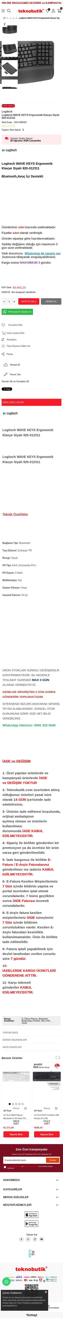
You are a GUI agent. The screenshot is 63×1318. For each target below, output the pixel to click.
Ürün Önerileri (12, 1047)
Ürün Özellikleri (13, 402)
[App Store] (31, 1214)
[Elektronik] (10, 18)
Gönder (52, 1160)
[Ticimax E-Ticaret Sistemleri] (31, 1315)
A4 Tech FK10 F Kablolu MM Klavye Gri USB (46, 1117)
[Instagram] (34, 1239)
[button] (10, 1104)
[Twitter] (28, 1239)
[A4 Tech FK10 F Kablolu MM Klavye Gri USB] (46, 1083)
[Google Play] (31, 1223)
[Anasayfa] (7, 18)
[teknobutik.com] (31, 1268)
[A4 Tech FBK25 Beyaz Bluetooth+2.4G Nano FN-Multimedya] (16, 1083)
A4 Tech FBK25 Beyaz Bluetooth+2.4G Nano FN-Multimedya (14, 1117)
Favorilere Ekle (25, 1109)
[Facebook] (21, 1239)
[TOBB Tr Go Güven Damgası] (32, 1253)
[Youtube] (41, 1239)
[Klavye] (16, 18)
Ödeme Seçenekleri (14, 1040)
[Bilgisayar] (13, 18)
